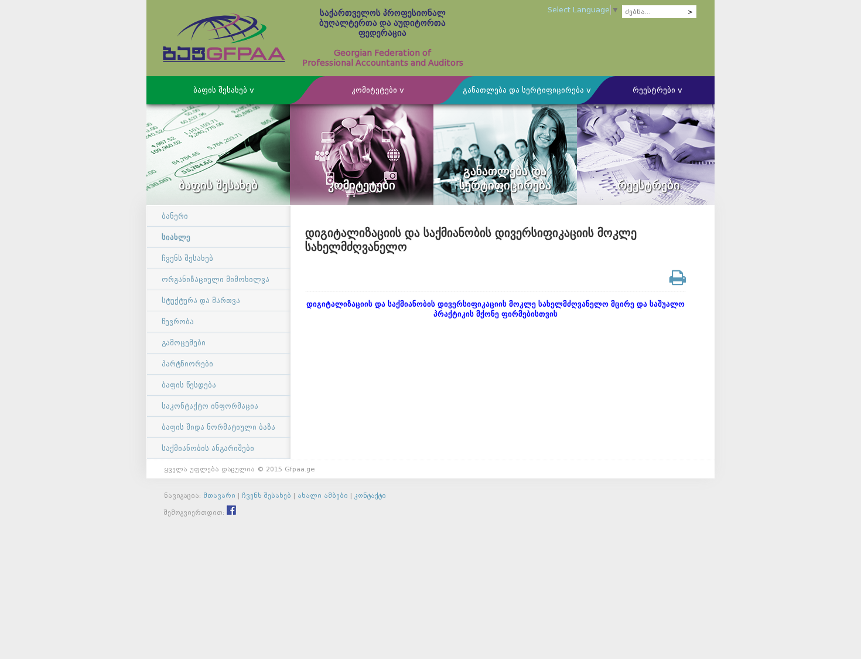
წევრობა (178, 321)
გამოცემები (184, 342)
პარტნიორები (187, 363)
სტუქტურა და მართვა (201, 300)
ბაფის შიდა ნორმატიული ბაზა (218, 427)
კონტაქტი (370, 495)
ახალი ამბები (323, 495)
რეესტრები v (657, 90)
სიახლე (176, 237)
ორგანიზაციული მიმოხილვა (215, 279)
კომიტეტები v (377, 90)
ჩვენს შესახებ (187, 258)
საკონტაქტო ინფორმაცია (210, 406)
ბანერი (175, 216)
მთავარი (219, 495)
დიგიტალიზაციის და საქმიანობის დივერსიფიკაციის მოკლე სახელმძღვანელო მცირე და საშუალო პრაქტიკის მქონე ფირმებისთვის (495, 309)
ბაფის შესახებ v (223, 90)
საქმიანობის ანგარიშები (208, 448)
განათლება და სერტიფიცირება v (527, 90)
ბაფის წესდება (189, 385)
